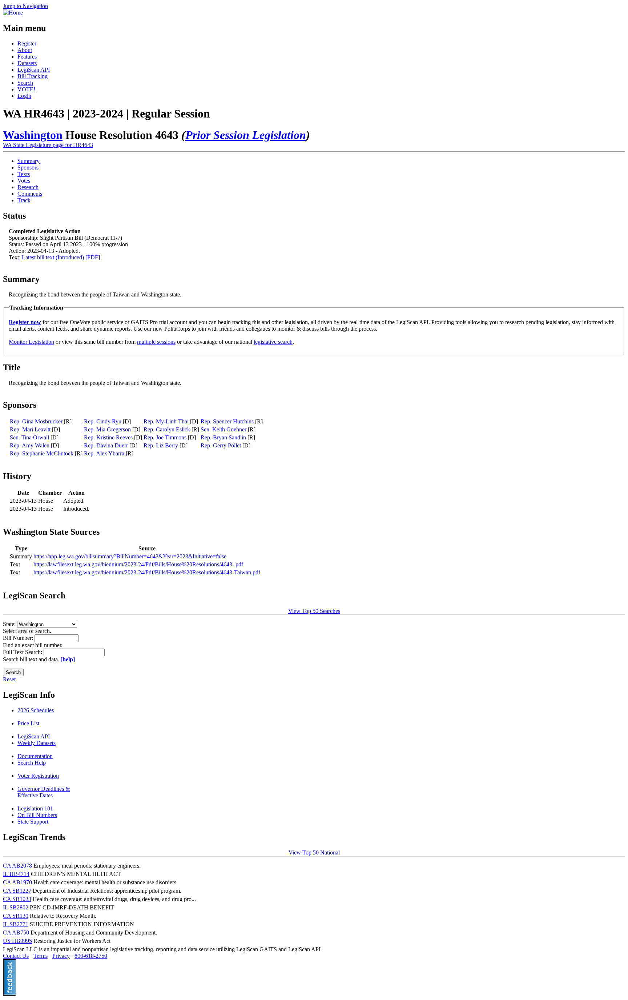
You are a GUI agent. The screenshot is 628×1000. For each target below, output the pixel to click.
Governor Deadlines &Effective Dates (43, 792)
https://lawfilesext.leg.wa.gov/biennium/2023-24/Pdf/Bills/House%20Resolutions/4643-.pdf (138, 564)
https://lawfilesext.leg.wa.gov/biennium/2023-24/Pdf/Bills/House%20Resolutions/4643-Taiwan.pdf (146, 572)
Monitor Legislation (31, 342)
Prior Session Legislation (245, 135)
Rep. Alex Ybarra (104, 453)
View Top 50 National (314, 852)
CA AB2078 (17, 865)
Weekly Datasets (36, 743)
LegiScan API (33, 70)
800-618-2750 (91, 956)
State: (10, 624)
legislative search (273, 342)
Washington (33, 135)
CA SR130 (15, 916)
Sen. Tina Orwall (29, 437)
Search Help (31, 763)
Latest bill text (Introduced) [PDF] (61, 257)
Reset (9, 679)
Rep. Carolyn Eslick (167, 429)
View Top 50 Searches (314, 611)
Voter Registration (38, 776)
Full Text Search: (23, 652)
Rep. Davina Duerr (106, 445)
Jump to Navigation (25, 6)
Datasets (27, 63)
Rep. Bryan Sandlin (223, 437)
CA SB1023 (17, 899)
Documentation (35, 756)
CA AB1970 (17, 882)
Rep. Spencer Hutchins (227, 421)
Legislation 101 (35, 808)
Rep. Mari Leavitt (30, 429)
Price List (28, 723)
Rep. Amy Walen (29, 445)
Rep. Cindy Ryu (102, 421)
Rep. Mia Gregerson (107, 429)
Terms (40, 956)
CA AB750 (16, 932)
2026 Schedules (35, 710)
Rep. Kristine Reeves (108, 437)
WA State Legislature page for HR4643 (48, 145)
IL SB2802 (15, 907)
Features (27, 56)
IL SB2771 (15, 924)
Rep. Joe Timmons (165, 437)
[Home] (13, 12)
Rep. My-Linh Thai (166, 421)
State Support (32, 821)
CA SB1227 (17, 891)
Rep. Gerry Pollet (221, 445)
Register (26, 43)
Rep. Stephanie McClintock (41, 453)
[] (68, 659)
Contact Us (16, 956)
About (24, 50)
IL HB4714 (16, 874)
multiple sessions (156, 342)
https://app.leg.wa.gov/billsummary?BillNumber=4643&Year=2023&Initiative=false (129, 556)
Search (25, 83)
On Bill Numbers (37, 815)
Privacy (61, 956)
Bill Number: (19, 638)
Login (24, 96)
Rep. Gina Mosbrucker (36, 421)
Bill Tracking (32, 76)
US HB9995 (17, 941)
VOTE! (26, 89)
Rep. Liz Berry (161, 445)
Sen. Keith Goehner (223, 429)
